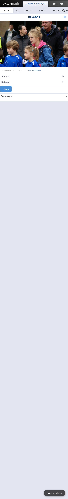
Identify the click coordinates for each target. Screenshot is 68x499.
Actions (5, 76)
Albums (6, 10)
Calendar (28, 10)
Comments (6, 96)
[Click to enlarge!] (34, 44)
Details (5, 82)
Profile (42, 10)
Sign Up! (57, 4)
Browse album (54, 493)
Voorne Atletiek (35, 4)
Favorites (56, 10)
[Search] (63, 10)
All (17, 10)
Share (6, 89)
